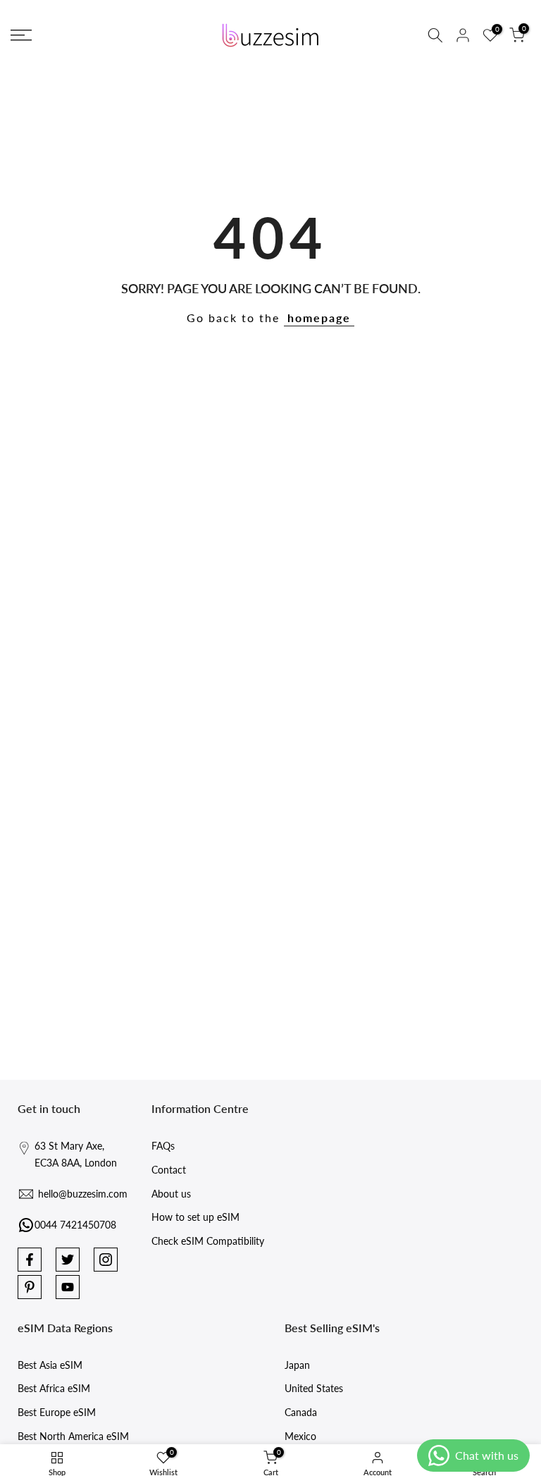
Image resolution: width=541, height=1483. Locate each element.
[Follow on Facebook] (30, 1260)
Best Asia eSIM (50, 1365)
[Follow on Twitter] (68, 1260)
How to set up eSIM (195, 1217)
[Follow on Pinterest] (30, 1287)
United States (314, 1388)
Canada (301, 1412)
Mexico (300, 1436)
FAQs (163, 1146)
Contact (168, 1170)
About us (171, 1194)
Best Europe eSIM (57, 1412)
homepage (319, 317)
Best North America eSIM (73, 1436)
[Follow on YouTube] (68, 1287)
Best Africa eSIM (54, 1388)
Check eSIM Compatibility (207, 1241)
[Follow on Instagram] (106, 1260)
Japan (297, 1365)
